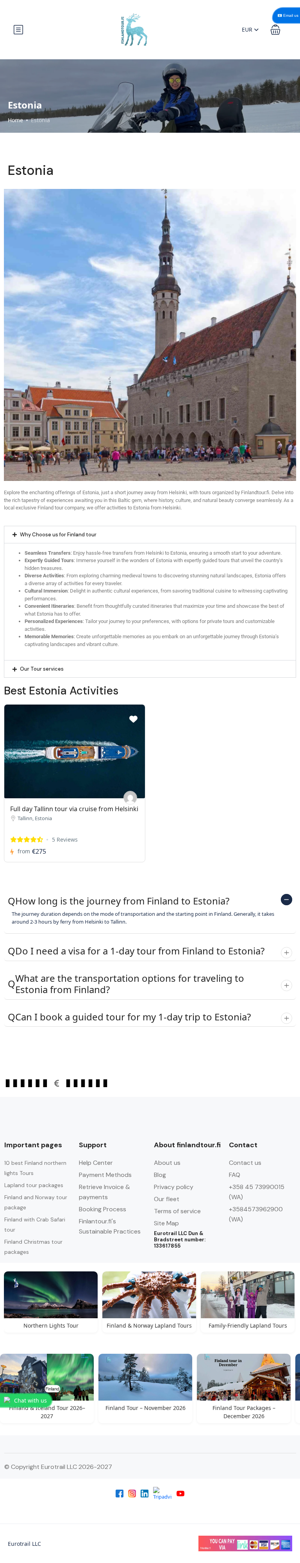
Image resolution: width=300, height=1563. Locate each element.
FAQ (234, 1175)
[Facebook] (119, 1493)
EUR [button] (248, 29)
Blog (160, 1175)
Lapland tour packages (33, 1185)
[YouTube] (180, 1493)
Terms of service (177, 1211)
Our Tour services (42, 669)
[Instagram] (132, 1493)
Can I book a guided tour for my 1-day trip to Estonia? (129, 1017)
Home (15, 120)
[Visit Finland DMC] (130, 798)
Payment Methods (105, 1175)
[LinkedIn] (144, 1493)
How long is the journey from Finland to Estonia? (118, 901)
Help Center (96, 1163)
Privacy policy (173, 1187)
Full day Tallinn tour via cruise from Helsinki (74, 809)
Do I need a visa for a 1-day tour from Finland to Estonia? (136, 951)
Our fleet (166, 1199)
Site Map (166, 1223)
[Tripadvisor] (162, 1493)
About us (167, 1163)
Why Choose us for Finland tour (58, 534)
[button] (275, 30)
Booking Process (102, 1209)
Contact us (245, 1163)
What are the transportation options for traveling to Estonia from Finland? (126, 984)
